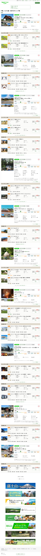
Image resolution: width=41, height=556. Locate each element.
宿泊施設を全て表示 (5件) (20, 244)
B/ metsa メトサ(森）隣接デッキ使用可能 (22, 277)
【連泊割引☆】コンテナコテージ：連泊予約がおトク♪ (24, 385)
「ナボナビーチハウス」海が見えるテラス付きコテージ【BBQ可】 (26, 326)
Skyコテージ (16, 236)
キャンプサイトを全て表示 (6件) (20, 50)
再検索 (19, 553)
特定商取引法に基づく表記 (25, 548)
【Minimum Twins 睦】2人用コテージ (21, 435)
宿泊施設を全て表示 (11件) (20, 91)
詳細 (35, 38)
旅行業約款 (14, 548)
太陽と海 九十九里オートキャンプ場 (22, 98)
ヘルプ (31, 548)
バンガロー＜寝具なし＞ (19, 147)
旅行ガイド (38, 0)
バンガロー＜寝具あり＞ (19, 139)
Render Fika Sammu (19, 162)
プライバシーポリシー (8, 548)
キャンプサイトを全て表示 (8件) (20, 285)
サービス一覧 (3, 554)
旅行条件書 (18, 548)
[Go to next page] (23, 479)
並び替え (22, 553)
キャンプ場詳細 (35, 30)
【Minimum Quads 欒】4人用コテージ (21, 427)
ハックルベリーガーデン (19, 409)
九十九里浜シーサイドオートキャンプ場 (22, 17)
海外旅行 (26, 0)
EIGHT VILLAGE (18, 58)
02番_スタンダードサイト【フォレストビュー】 (23, 193)
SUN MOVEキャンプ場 (19, 449)
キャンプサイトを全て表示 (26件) (20, 201)
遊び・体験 (34, 0)
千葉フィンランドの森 (19, 251)
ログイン (38, 2)
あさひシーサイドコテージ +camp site (23, 209)
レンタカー (30, 0)
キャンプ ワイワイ (18, 292)
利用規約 (2, 548)
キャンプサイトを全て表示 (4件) (20, 382)
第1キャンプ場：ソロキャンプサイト (21, 35)
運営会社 (34, 548)
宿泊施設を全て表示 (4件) (20, 155)
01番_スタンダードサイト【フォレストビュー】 (23, 185)
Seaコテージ (16, 228)
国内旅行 (23, 0)
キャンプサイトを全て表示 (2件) (20, 135)
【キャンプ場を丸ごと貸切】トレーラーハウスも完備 (26, 465)
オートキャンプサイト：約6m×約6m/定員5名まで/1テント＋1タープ (27, 316)
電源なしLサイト (18, 119)
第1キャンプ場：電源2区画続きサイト (21, 43)
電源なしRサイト (18, 127)
